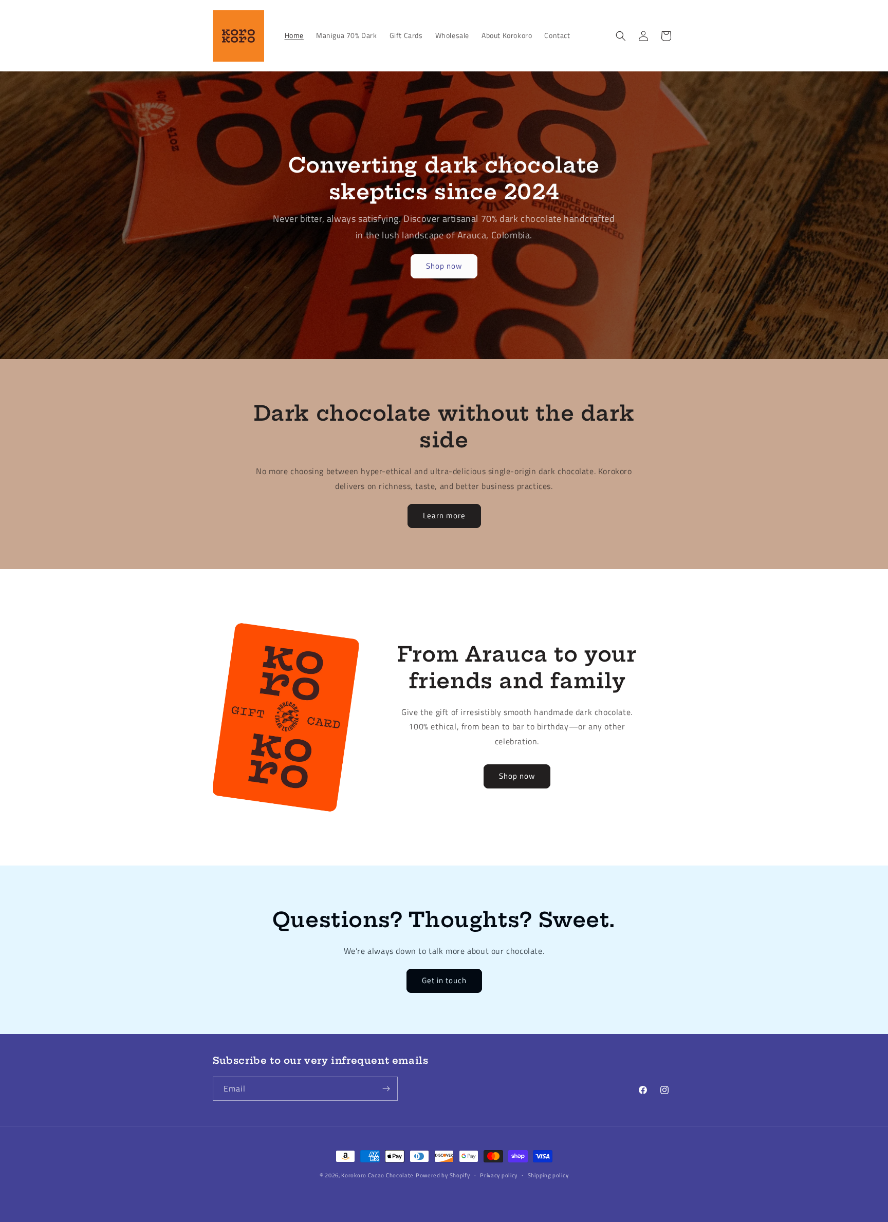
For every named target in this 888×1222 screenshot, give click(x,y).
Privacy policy (498, 1175)
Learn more (444, 515)
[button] (620, 36)
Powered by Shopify (443, 1175)
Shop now (444, 266)
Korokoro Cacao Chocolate (377, 1175)
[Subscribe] (386, 1089)
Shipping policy (548, 1175)
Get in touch (444, 980)
